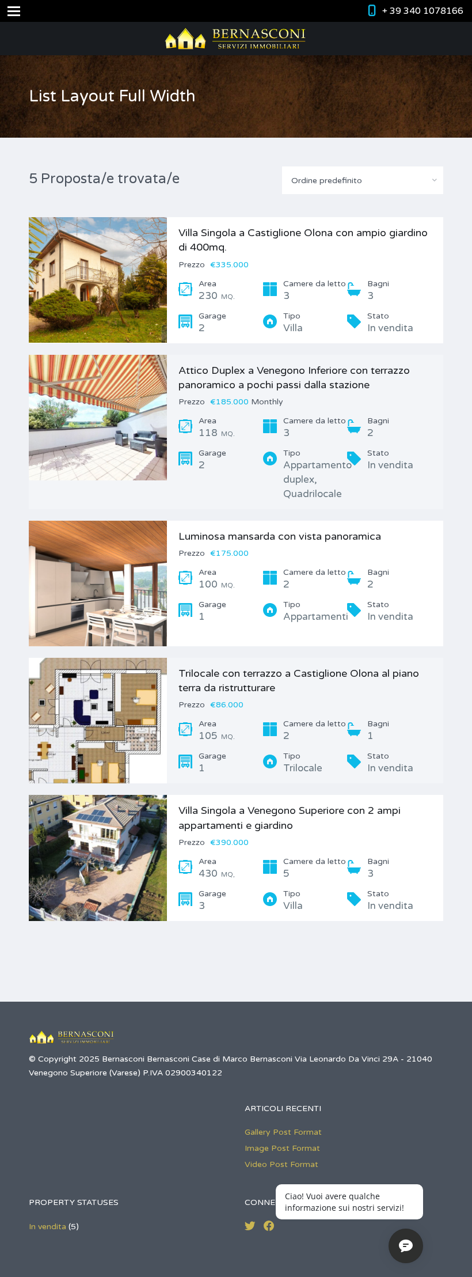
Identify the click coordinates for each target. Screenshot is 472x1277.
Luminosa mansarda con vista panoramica (279, 536)
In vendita (47, 1226)
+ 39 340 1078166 (422, 11)
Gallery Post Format (283, 1132)
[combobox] (362, 180)
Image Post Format (282, 1148)
